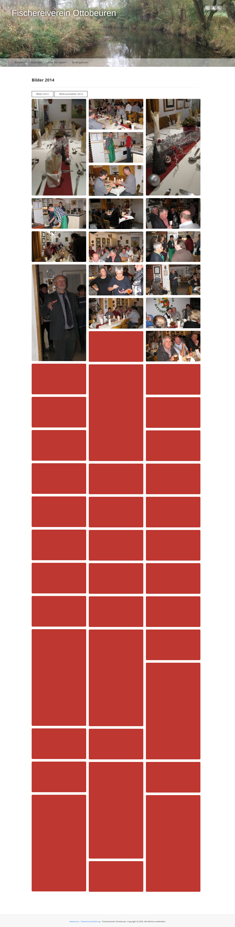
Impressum (74, 921)
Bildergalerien (80, 62)
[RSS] (219, 8)
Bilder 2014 (42, 94)
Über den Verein (56, 62)
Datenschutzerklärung (90, 921)
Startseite (19, 62)
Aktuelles (36, 62)
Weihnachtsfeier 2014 (71, 94)
